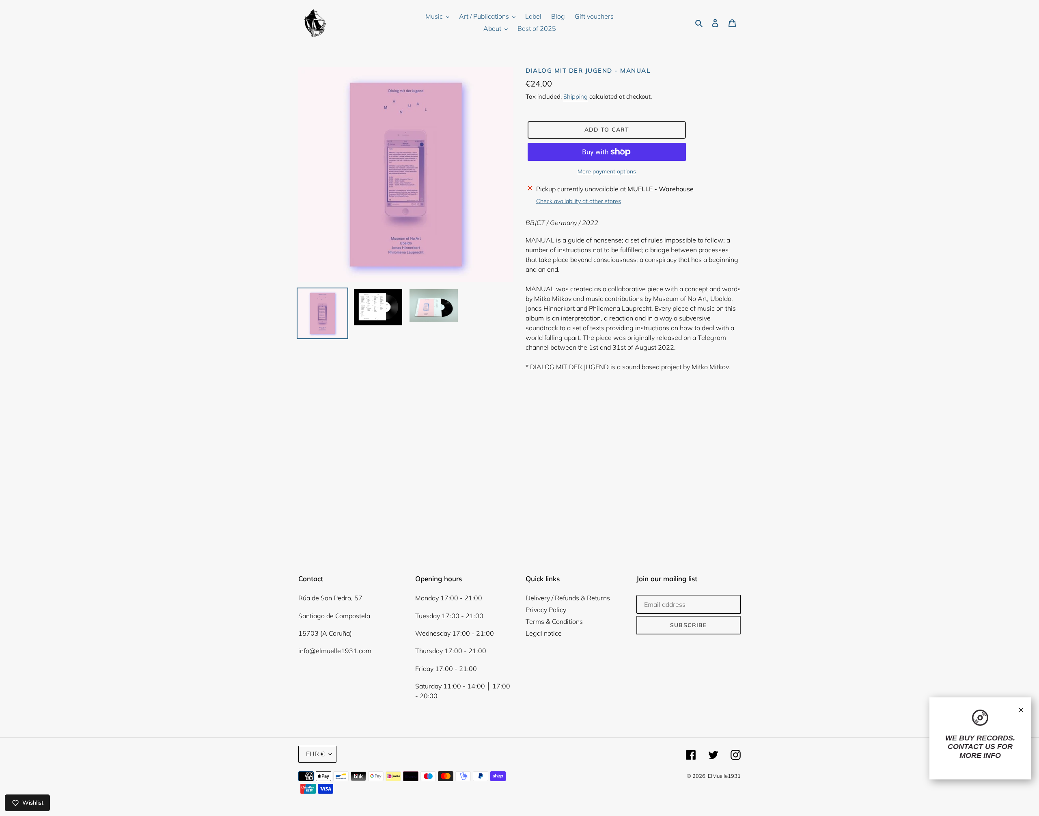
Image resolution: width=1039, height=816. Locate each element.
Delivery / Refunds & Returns (568, 598)
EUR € (315, 754)
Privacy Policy (546, 610)
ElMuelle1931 (724, 776)
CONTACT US (971, 746)
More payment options (607, 171)
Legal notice (544, 633)
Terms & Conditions (554, 621)
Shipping (575, 96)
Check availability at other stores (578, 201)
